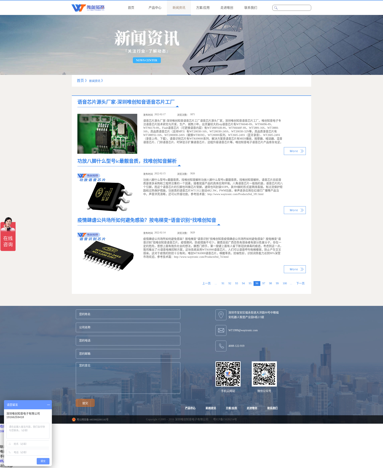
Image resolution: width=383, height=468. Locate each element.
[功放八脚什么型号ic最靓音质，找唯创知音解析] (107, 174)
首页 (131, 7)
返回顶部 (6, 466)
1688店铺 (6, 431)
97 (263, 283)
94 (243, 283)
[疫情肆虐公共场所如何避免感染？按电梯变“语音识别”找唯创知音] (107, 233)
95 (250, 283)
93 (236, 283)
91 (223, 283)
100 (285, 283)
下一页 (300, 283)
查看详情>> (295, 151)
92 (229, 283)
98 (270, 283)
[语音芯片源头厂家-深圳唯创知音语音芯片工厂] (107, 115)
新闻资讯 (94, 80)
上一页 (206, 283)
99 (277, 283)
